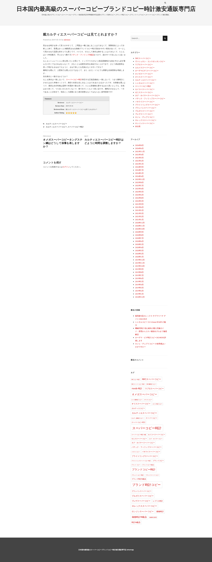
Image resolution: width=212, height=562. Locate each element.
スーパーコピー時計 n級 (139, 435)
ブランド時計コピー (146, 485)
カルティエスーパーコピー (56, 123)
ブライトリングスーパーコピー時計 (141, 461)
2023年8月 (139, 182)
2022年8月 (139, 198)
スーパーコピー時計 (74, 79)
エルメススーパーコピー (145, 67)
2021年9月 (139, 204)
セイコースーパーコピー (145, 89)
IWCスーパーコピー (143, 58)
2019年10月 (140, 266)
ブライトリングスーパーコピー (147, 104)
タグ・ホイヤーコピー (155, 439)
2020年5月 (139, 244)
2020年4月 (139, 247)
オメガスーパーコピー (144, 74)
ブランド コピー (135, 465)
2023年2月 (139, 195)
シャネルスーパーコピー (145, 83)
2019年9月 (139, 269)
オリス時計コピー (157, 404)
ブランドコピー (158, 461)
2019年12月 (140, 260)
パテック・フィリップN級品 (82, 55)
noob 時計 (137, 388)
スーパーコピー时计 (138, 422)
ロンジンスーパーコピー (145, 123)
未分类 (137, 126)
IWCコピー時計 (135, 379)
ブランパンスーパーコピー (145, 108)
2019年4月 (139, 284)
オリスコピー (148, 400)
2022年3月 (139, 201)
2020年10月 (140, 229)
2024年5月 (139, 173)
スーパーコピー (151, 418)
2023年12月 (140, 179)
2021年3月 (139, 213)
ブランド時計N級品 (139, 479)
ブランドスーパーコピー (152, 475)
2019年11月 (140, 263)
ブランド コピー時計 (138, 475)
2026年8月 (139, 145)
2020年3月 (139, 250)
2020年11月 (140, 226)
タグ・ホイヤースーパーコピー (147, 95)
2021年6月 (139, 207)
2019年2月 (139, 291)
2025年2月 (139, 161)
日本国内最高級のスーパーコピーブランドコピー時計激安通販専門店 (106, 9)
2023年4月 (139, 188)
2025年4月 (139, 154)
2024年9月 (139, 167)
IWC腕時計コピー (151, 384)
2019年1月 (139, 294)
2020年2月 (139, 253)
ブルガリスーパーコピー (145, 111)
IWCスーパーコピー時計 (138, 384)
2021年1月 (139, 219)
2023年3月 (139, 191)
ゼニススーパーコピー (144, 92)
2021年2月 (139, 216)
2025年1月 (139, 164)
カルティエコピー (138, 408)
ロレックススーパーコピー (145, 120)
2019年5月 (139, 281)
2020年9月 (139, 232)
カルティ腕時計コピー (137, 418)
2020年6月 (139, 241)
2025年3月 (139, 157)
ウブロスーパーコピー (144, 64)
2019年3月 (139, 287)
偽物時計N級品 (139, 517)
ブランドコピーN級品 (148, 465)
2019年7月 (139, 275)
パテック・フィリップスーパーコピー (150, 98)
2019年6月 (139, 278)
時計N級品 (136, 522)
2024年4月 (139, 176)
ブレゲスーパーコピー (144, 114)
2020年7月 (139, 238)
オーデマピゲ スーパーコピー (147, 70)
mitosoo (67, 39)
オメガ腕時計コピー (136, 400)
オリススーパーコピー (144, 77)
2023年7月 (139, 185)
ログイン (66, 167)
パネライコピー (135, 452)
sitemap (130, 550)
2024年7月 (139, 170)
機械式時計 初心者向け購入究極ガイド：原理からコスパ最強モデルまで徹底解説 (151, 331)
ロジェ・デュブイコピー (145, 117)
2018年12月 (140, 297)
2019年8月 (139, 272)
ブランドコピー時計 (143, 469)
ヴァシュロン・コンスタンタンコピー (150, 61)
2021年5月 (139, 210)
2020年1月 (139, 256)
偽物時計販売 (153, 517)
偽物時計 (160, 511)
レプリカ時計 (158, 501)
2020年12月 (140, 222)
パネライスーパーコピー (145, 101)
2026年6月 (139, 148)
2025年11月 (140, 151)
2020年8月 (139, 235)
